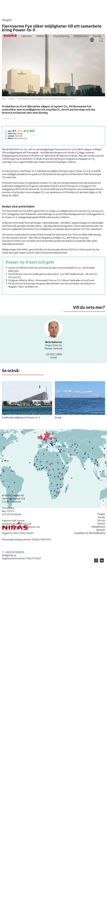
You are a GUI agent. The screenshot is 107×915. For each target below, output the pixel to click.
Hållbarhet (42, 36)
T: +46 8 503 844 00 (13, 552)
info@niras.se (9, 555)
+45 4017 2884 (53, 354)
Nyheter (100, 530)
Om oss (101, 520)
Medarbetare (98, 527)
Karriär (97, 36)
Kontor (101, 524)
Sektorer (26, 36)
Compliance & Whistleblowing (89, 533)
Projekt (101, 514)
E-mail (53, 357)
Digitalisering (61, 36)
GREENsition (81, 36)
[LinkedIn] (96, 562)
